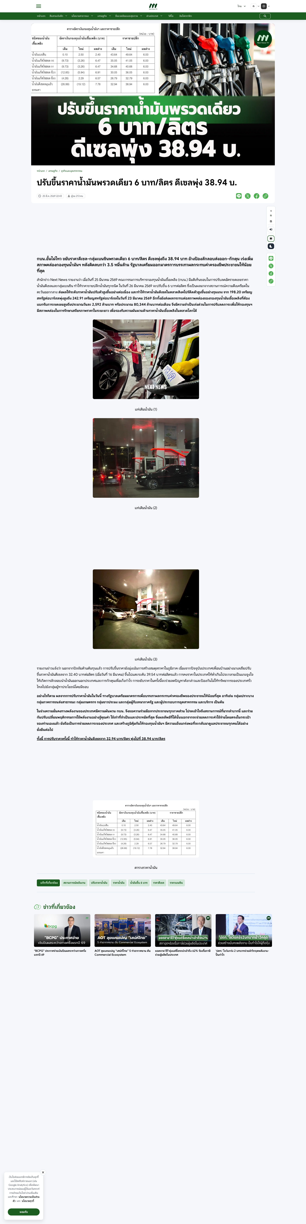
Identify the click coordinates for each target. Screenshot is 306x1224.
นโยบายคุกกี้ (28, 1200)
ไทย (240, 6)
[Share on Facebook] (256, 196)
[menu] (38, 6)
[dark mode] (271, 246)
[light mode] (270, 238)
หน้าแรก (41, 170)
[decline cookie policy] (43, 1172)
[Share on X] (247, 196)
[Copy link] (271, 281)
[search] (265, 16)
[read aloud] (271, 229)
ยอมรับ (24, 1212)
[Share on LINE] (239, 196)
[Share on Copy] (265, 196)
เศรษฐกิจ (53, 170)
